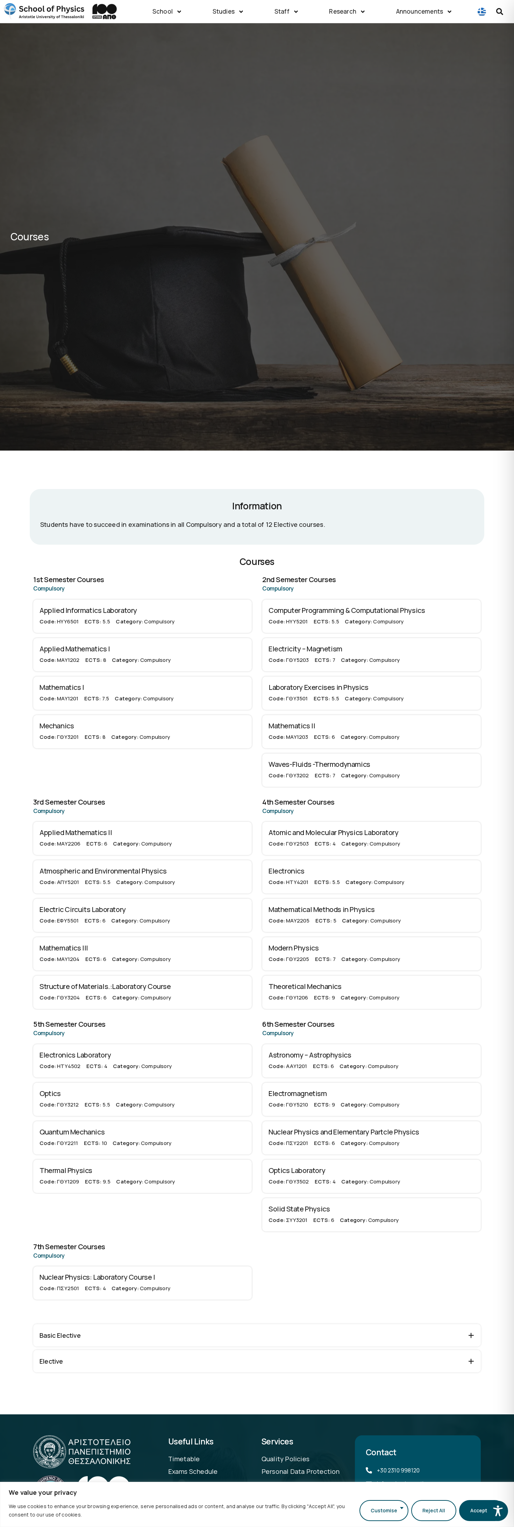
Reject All (433, 1510)
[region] (257, 1504)
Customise (384, 1510)
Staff (282, 11)
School (162, 11)
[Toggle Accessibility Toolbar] (498, 1511)
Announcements (419, 11)
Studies (224, 11)
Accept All (482, 1510)
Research (342, 11)
